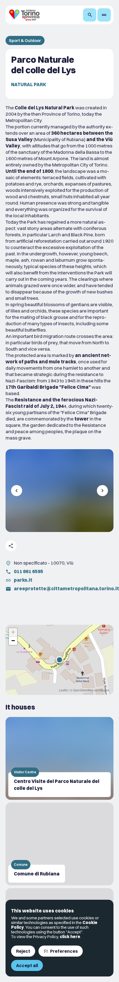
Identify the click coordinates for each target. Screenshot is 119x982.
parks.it (23, 580)
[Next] (102, 490)
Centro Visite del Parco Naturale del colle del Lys (56, 784)
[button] (59, 660)
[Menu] (104, 15)
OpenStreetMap (83, 690)
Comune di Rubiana (37, 874)
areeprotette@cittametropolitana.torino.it (66, 588)
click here (70, 936)
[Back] (16, 490)
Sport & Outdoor (25, 40)
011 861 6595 (28, 571)
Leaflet (63, 690)
